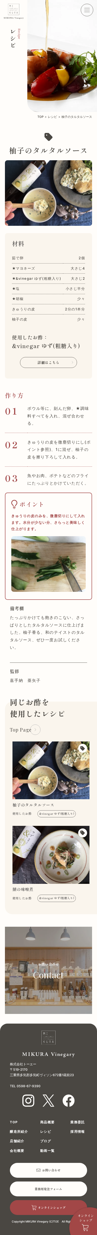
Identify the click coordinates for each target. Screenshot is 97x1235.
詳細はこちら (48, 362)
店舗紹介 (17, 1141)
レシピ (52, 117)
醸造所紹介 (19, 1131)
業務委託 (77, 1122)
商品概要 (47, 1122)
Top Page (21, 729)
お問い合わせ (51, 1170)
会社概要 (17, 1151)
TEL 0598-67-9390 (25, 1086)
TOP (40, 117)
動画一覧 (47, 1151)
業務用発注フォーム (48, 1189)
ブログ (45, 1141)
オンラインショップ (51, 1207)
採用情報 (77, 1131)
